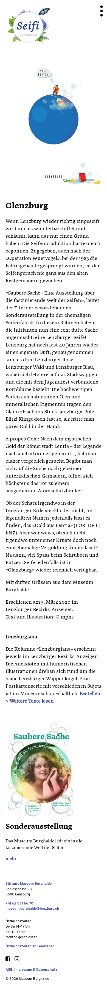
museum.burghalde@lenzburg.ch (32, 909)
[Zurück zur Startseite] (28, 26)
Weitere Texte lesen (32, 701)
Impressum (23, 970)
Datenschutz (46, 970)
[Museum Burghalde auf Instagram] (17, 959)
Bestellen (90, 693)
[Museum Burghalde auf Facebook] (8, 959)
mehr (10, 859)
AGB (9, 970)
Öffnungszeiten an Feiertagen (30, 946)
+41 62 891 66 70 (19, 903)
